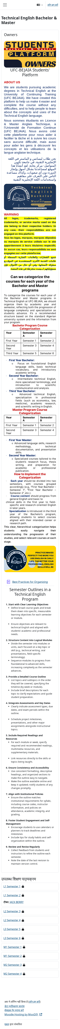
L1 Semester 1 (12, 886)
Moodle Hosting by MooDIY (21, 1014)
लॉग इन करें (53, 5)
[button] (40, 5)
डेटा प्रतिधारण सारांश (14, 1006)
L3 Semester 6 (12, 938)
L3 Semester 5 (12, 929)
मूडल (6, 1024)
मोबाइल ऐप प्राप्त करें (14, 1010)
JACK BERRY (17, 902)
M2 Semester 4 (13, 973)
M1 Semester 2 (13, 956)
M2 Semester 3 (13, 965)
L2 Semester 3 (12, 911)
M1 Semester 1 (13, 947)
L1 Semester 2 (12, 895)
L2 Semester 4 (12, 920)
